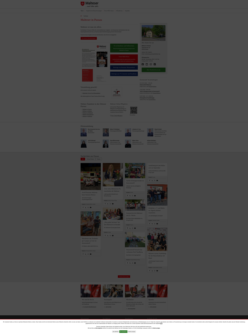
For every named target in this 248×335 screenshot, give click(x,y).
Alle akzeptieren (123, 331)
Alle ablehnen (116, 331)
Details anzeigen (132, 331)
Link (161, 323)
